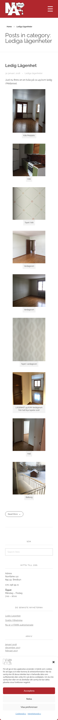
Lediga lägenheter (34, 73)
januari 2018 (11, 644)
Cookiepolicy (20, 714)
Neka (29, 699)
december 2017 (12, 647)
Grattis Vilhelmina (13, 620)
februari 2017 (11, 651)
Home (9, 27)
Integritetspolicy (34, 714)
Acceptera (29, 690)
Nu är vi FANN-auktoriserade (19, 625)
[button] (53, 661)
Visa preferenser (29, 707)
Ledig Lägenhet (21, 65)
